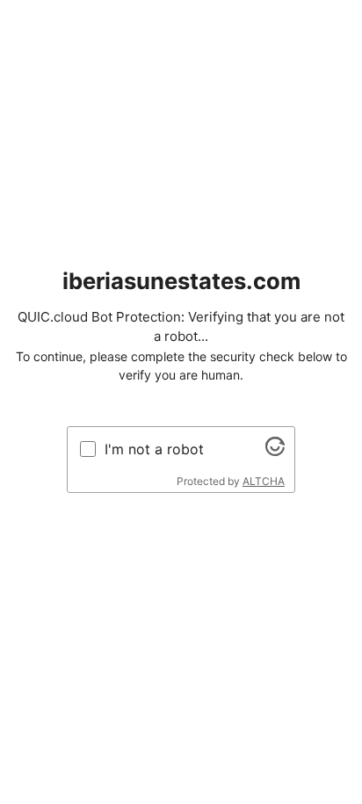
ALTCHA (264, 481)
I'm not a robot (154, 449)
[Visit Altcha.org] (275, 451)
